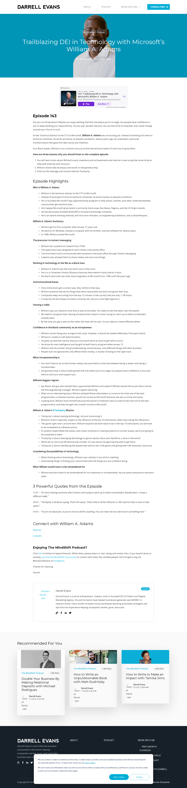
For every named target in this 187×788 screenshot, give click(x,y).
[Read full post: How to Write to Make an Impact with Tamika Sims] (145, 657)
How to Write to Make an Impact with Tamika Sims (145, 676)
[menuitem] (154, 769)
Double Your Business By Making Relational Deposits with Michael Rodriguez (40, 684)
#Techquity (59, 410)
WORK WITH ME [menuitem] (146, 740)
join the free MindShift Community (59, 557)
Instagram (59, 560)
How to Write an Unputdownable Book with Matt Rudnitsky (90, 678)
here (40, 553)
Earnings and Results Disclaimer (154, 782)
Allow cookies (118, 777)
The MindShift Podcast (93, 32)
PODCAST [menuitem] (109, 740)
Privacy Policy (89, 763)
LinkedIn (37, 535)
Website (37, 529)
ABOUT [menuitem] (74, 740)
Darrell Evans (86, 59)
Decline (139, 777)
